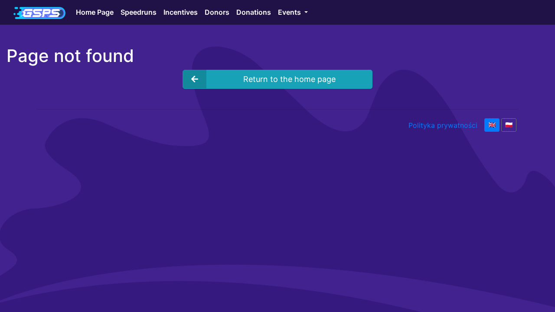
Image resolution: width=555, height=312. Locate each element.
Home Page (95, 12)
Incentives (180, 12)
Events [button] (290, 12)
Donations (253, 12)
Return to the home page (289, 79)
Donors (217, 12)
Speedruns (139, 12)
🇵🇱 (509, 124)
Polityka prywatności (442, 125)
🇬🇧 (492, 124)
